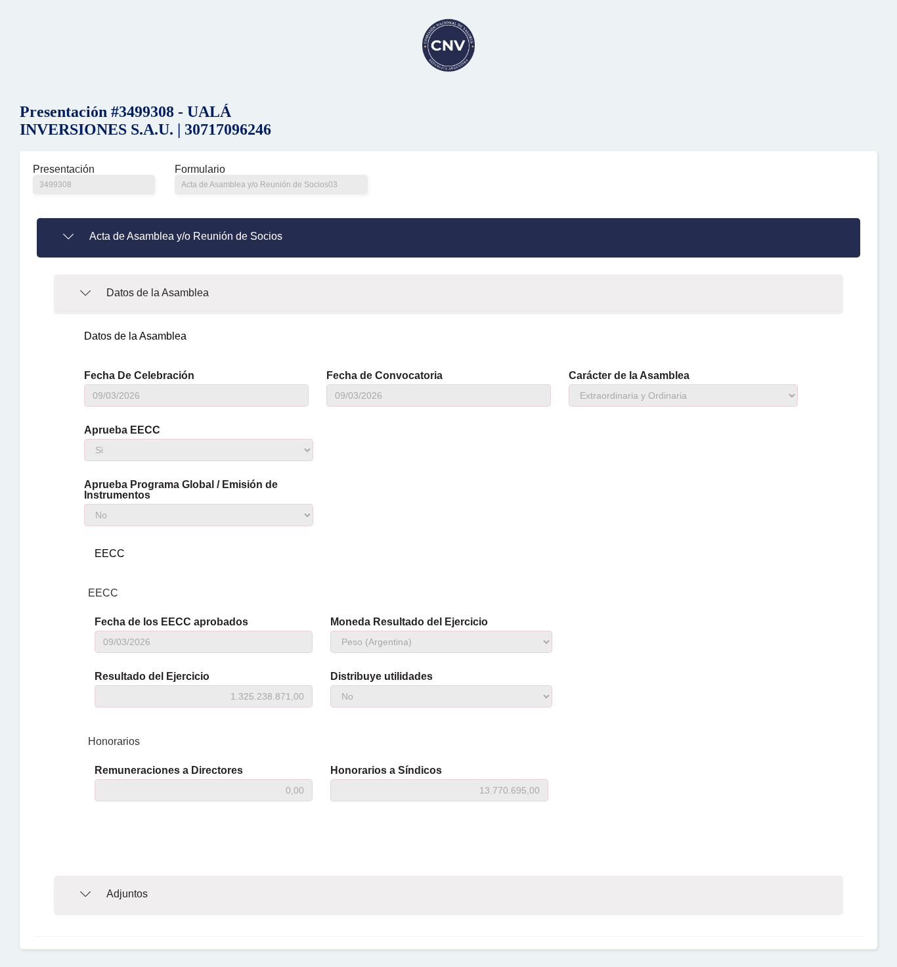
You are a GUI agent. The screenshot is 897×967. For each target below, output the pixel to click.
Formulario (200, 169)
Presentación (64, 169)
